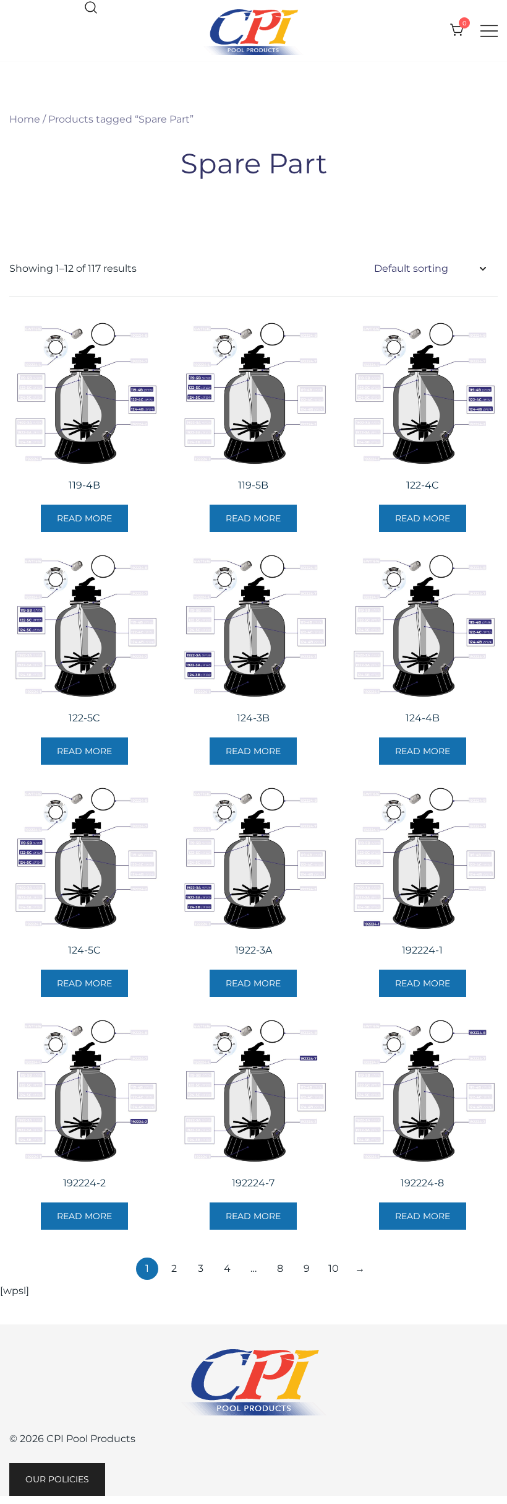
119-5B (253, 485)
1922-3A (253, 950)
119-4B (84, 485)
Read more (84, 518)
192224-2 (84, 1183)
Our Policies (57, 1479)
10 (333, 1268)
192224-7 (253, 1183)
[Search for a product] (90, 8)
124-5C (84, 950)
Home (24, 119)
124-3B (253, 718)
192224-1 (422, 950)
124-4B (423, 718)
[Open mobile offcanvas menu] (489, 30)
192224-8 (422, 1183)
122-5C (84, 718)
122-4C (422, 485)
